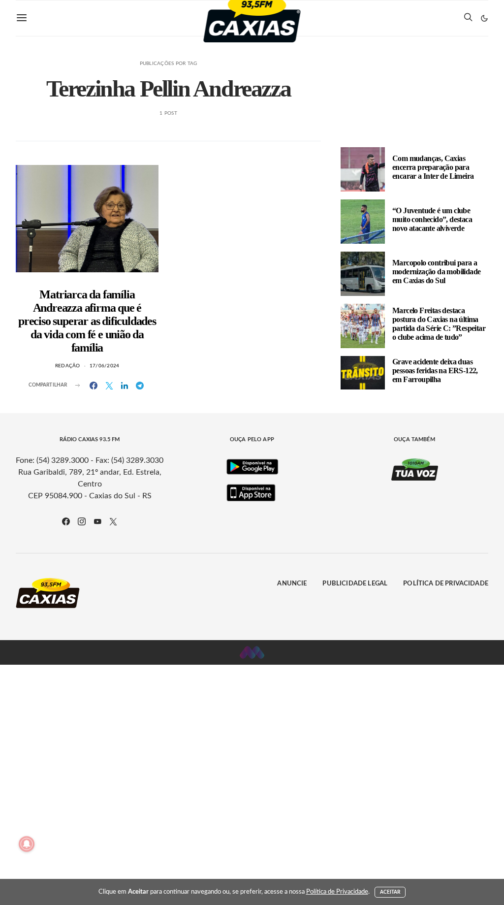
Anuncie (292, 584)
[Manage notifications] (26, 844)
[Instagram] (82, 521)
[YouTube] (97, 521)
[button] (484, 18)
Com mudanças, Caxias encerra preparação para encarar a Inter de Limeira (432, 167)
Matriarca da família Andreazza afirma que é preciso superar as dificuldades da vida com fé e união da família (87, 321)
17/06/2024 (105, 365)
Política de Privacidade (445, 584)
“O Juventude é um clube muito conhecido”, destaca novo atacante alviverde (432, 219)
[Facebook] (66, 521)
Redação (67, 365)
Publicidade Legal (354, 584)
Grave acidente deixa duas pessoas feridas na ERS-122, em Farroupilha (435, 370)
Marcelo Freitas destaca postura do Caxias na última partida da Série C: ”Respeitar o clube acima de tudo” (438, 323)
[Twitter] (113, 521)
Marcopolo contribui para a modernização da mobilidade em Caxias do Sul (436, 272)
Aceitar (390, 892)
